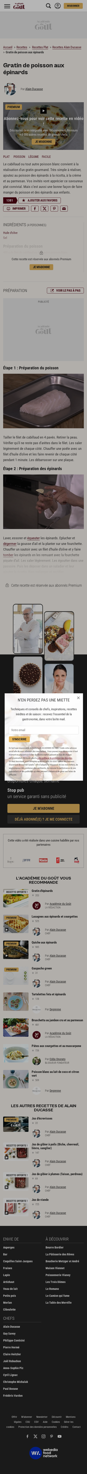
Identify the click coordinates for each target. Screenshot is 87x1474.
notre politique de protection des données (54, 758)
